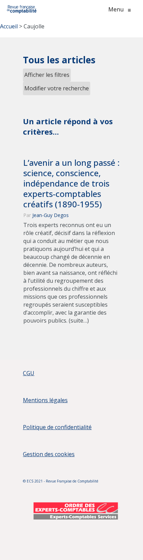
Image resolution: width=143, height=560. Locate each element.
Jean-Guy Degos (50, 215)
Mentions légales (45, 400)
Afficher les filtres (46, 75)
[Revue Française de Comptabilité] (21, 9)
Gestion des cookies (49, 454)
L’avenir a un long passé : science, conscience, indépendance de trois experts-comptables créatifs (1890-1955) (71, 183)
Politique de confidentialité (57, 427)
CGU (28, 373)
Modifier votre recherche (56, 88)
